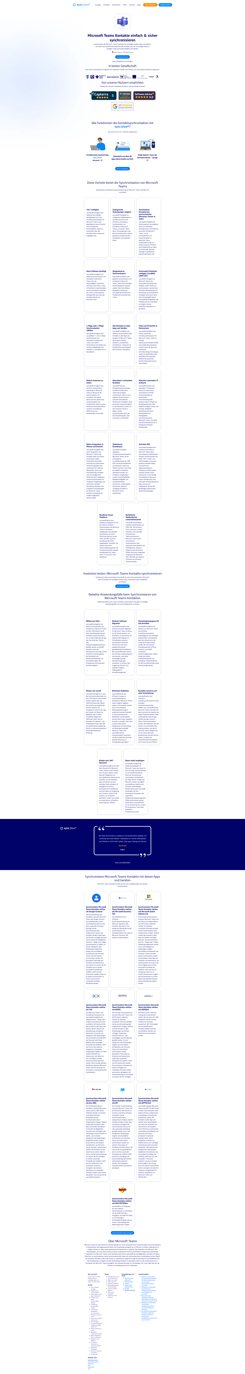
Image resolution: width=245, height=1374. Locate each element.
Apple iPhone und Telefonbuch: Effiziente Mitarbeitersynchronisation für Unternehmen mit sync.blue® (149, 1298)
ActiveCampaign (129, 1281)
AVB (89, 1365)
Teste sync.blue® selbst (122, 862)
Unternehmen (116, 5)
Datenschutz (91, 1367)
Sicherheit (106, 5)
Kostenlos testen (165, 5)
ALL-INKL (127, 1288)
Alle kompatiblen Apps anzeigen (122, 1233)
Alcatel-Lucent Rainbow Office (129, 1286)
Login (138, 5)
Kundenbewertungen (93, 1362)
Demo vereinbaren (150, 5)
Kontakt (132, 5)
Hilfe (89, 1369)
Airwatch (127, 1283)
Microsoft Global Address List (129, 1279)
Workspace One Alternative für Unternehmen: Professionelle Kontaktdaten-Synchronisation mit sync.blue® (149, 1290)
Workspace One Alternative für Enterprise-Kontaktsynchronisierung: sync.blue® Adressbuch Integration (149, 1306)
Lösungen (98, 5)
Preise (125, 5)
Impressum (91, 1363)
